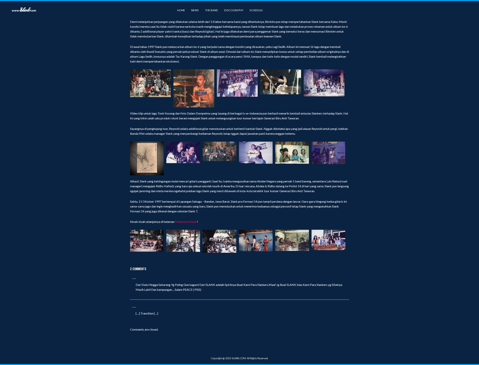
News (195, 10)
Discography (233, 10)
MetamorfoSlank (186, 221)
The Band (211, 10)
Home (181, 10)
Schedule (256, 10)
